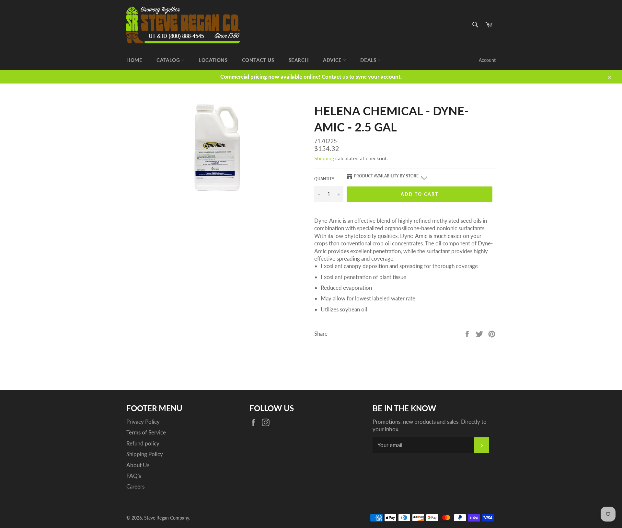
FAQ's (133, 475)
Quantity (324, 178)
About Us (137, 465)
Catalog (168, 60)
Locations (213, 60)
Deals (369, 60)
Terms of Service (146, 432)
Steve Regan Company (166, 518)
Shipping (324, 158)
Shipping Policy (144, 454)
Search (299, 60)
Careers (135, 486)
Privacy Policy (143, 421)
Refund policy (142, 443)
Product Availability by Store (386, 176)
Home (134, 60)
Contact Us (258, 60)
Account (487, 60)
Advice (333, 60)
